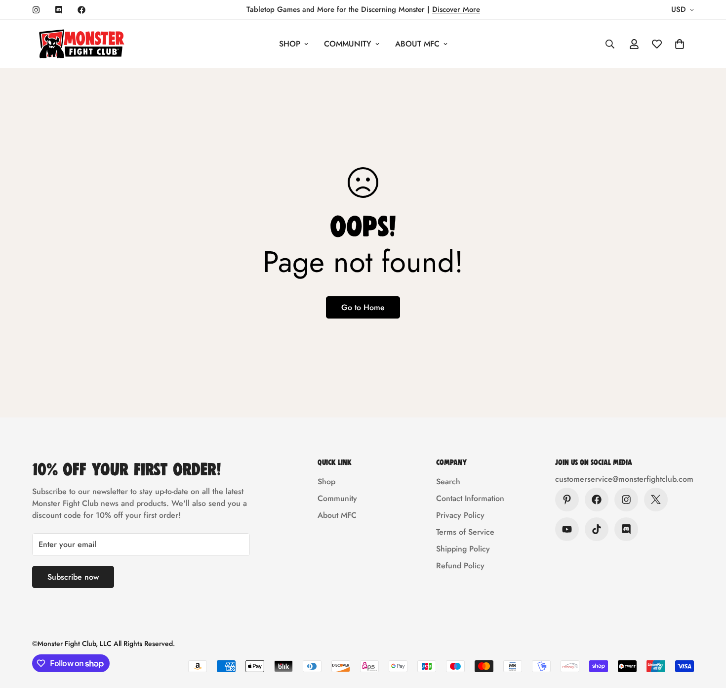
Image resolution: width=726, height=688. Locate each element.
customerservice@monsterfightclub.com (624, 479)
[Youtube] (567, 529)
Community (347, 43)
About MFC (417, 43)
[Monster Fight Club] (81, 44)
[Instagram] (36, 10)
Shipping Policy (463, 548)
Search (448, 481)
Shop (289, 43)
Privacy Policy (460, 515)
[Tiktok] (596, 529)
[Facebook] (81, 10)
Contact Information (470, 498)
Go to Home (363, 307)
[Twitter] (656, 499)
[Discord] (59, 10)
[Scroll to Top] (706, 634)
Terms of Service (465, 532)
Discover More (456, 9)
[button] (679, 44)
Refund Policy (460, 565)
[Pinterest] (567, 499)
